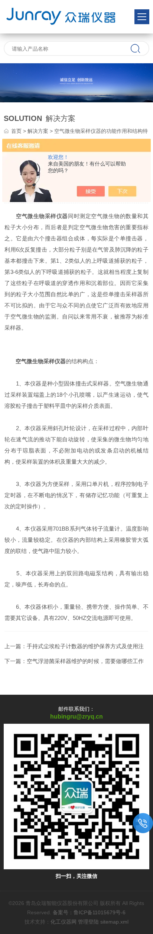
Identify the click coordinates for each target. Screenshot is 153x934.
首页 (16, 131)
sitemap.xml (114, 922)
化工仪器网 (63, 922)
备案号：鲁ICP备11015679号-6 (89, 912)
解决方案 (37, 131)
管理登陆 (88, 922)
